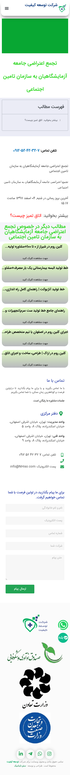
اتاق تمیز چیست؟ (25, 216)
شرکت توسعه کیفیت (41, 5)
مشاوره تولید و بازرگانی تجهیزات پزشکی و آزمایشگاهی (36, 12)
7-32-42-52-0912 (26, 151)
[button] (6, 8)
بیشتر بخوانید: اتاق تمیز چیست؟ (41, 120)
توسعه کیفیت (13, 762)
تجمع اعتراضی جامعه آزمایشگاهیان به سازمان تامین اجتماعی (35, 76)
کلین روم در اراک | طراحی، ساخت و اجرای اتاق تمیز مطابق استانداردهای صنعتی (35, 354)
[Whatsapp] (63, 625)
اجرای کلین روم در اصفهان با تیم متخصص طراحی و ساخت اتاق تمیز (35, 332)
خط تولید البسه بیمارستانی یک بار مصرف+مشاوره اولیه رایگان (35, 268)
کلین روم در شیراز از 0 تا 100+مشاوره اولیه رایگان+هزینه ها (35, 247)
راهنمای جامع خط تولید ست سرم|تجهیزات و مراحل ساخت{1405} (35, 311)
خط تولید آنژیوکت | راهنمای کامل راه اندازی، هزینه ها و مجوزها (35, 290)
